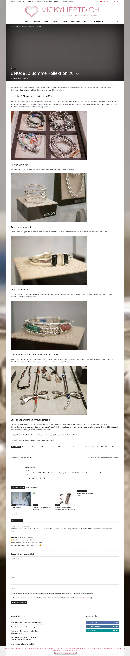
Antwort (13, 531)
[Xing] (117, 1)
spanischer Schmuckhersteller (71, 446)
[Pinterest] (107, 1)
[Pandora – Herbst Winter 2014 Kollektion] (43, 499)
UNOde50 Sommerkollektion (108, 446)
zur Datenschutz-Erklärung (68, 650)
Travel (65, 21)
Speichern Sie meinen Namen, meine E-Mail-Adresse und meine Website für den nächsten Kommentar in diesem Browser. (53, 593)
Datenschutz (31, 1)
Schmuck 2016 (56, 446)
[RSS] (37, 478)
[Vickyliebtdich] (65, 11)
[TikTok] (111, 1)
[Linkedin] (100, 1)
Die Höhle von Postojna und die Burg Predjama (103, 458)
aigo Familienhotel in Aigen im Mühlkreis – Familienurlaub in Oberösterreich (24, 638)
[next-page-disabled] (15, 513)
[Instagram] (97, 1)
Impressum (39, 1)
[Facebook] (94, 1)
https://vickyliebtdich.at (31, 470)
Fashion (55, 21)
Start (12, 27)
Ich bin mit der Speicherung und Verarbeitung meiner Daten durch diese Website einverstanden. (52, 598)
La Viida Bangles (16, 507)
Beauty (27, 21)
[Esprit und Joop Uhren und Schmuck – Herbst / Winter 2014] (65, 499)
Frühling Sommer (34, 446)
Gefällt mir (114, 622)
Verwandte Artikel (18, 488)
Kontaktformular (48, 1)
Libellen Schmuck (46, 446)
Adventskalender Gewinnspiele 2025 (22, 644)
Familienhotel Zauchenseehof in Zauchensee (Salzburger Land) (25, 632)
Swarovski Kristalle (86, 446)
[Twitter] (114, 1)
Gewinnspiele (75, 21)
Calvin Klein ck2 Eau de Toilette (21, 458)
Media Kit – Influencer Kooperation (63, 1)
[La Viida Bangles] (21, 499)
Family (46, 21)
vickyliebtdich (17, 78)
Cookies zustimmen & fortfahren (65, 653)
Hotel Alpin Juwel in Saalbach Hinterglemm (24, 627)
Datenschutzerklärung (83, 598)
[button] (116, 21)
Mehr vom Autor (31, 488)
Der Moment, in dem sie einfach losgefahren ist (26, 622)
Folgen (115, 626)
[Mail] (104, 1)
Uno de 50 (95, 446)
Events (86, 21)
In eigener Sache (98, 21)
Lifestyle (37, 21)
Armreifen (25, 446)
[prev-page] (12, 513)
